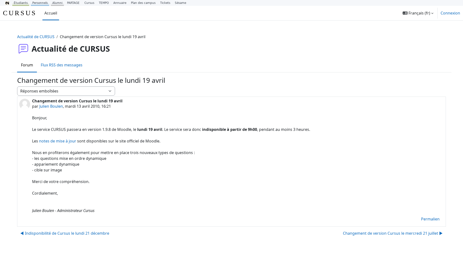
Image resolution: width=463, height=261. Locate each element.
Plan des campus (143, 3)
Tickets (165, 3)
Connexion (450, 13)
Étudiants (21, 3)
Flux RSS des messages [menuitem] (61, 65)
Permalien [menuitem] (430, 219)
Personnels (40, 3)
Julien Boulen (51, 106)
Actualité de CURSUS (35, 36)
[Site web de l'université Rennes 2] (7, 3)
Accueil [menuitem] (50, 13)
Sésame (180, 3)
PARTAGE (73, 3)
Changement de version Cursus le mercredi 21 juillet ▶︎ (393, 233)
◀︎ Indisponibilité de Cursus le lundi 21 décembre (64, 233)
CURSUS (20, 13)
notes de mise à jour (57, 141)
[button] (418, 13)
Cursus (89, 3)
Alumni (57, 3)
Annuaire (119, 3)
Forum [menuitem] (27, 65)
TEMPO (104, 3)
